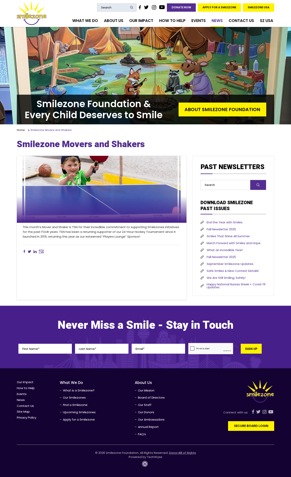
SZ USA (266, 20)
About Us (113, 20)
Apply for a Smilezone (219, 7)
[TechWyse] (145, 465)
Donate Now (181, 7)
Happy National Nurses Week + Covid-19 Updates (236, 286)
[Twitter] (146, 7)
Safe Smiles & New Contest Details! (233, 270)
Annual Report (148, 427)
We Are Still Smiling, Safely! (226, 277)
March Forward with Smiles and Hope (234, 243)
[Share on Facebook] (24, 251)
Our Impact (141, 20)
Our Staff (144, 405)
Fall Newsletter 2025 (221, 229)
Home (21, 130)
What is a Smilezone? (78, 390)
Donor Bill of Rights (182, 453)
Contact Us (241, 20)
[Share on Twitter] (29, 251)
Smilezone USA (258, 7)
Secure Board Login (251, 426)
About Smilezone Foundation (222, 109)
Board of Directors (151, 397)
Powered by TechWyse (145, 457)
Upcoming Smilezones (79, 412)
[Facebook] (140, 7)
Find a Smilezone (75, 405)
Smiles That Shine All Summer (228, 236)
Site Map (23, 411)
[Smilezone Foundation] (32, 13)
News (217, 20)
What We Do (85, 20)
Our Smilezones (74, 397)
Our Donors (146, 412)
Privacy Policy (26, 417)
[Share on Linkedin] (35, 251)
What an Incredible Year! (225, 249)
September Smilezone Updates (230, 263)
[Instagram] (154, 7)
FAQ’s (142, 434)
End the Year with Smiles (224, 222)
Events (198, 20)
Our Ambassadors (151, 419)
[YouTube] (162, 7)
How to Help (172, 20)
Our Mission (146, 390)
